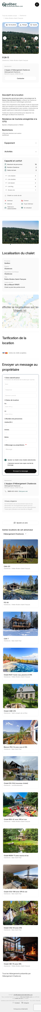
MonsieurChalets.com (26, 997)
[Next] (36, 38)
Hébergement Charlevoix (14, 534)
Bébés (7, 437)
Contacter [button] (20, 78)
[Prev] (5, 38)
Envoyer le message (20, 471)
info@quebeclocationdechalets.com (23, 994)
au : (6, 411)
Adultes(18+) (9, 422)
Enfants (7, 429)
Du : (6, 403)
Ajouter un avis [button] (22, 523)
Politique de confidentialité (21, 1009)
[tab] (20, 143)
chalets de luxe (18, 998)
